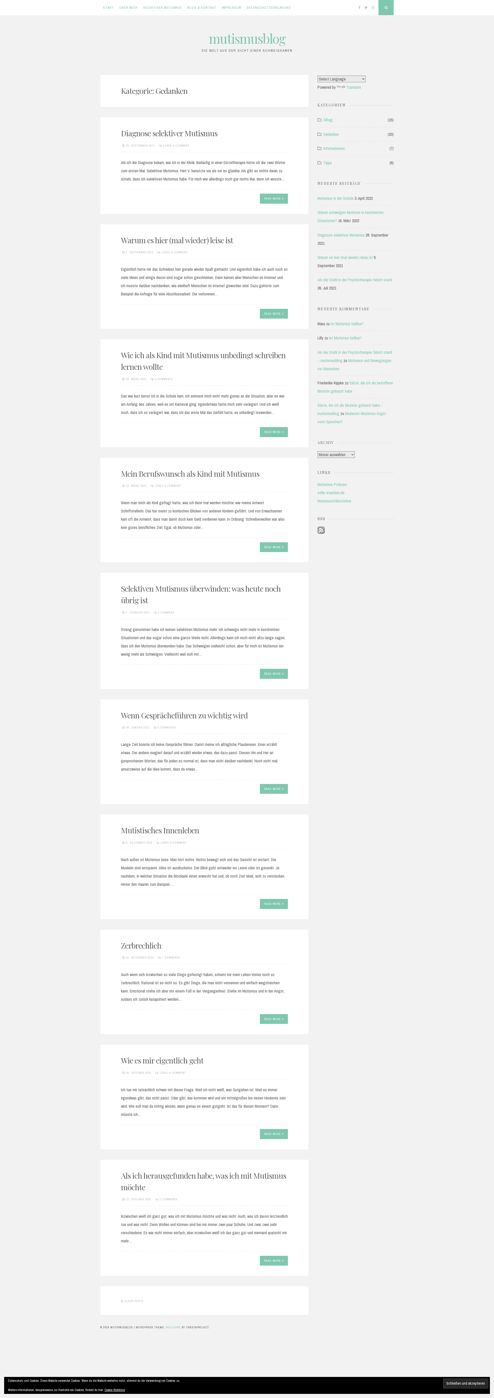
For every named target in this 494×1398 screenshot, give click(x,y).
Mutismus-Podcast (332, 484)
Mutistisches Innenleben (160, 830)
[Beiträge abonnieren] (321, 532)
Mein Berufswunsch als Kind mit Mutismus (190, 473)
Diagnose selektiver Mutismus (169, 133)
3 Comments (167, 727)
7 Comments (171, 957)
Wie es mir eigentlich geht (162, 1060)
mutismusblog (247, 38)
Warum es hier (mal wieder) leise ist (177, 240)
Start (108, 7)
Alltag (328, 120)
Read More (272, 198)
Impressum (231, 7)
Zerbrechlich (141, 945)
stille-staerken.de (331, 492)
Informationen (334, 148)
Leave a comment (176, 145)
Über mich (128, 7)
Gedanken (331, 134)
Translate (353, 87)
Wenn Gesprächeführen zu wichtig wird (184, 715)
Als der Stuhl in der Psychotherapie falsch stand (354, 280)
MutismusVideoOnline (334, 501)
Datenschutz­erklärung (268, 7)
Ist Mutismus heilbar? (347, 324)
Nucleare (173, 1327)
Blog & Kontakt (201, 7)
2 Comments (164, 379)
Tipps (327, 163)
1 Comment (166, 612)
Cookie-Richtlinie (114, 1390)
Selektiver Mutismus (162, 7)
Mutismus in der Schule (335, 198)
